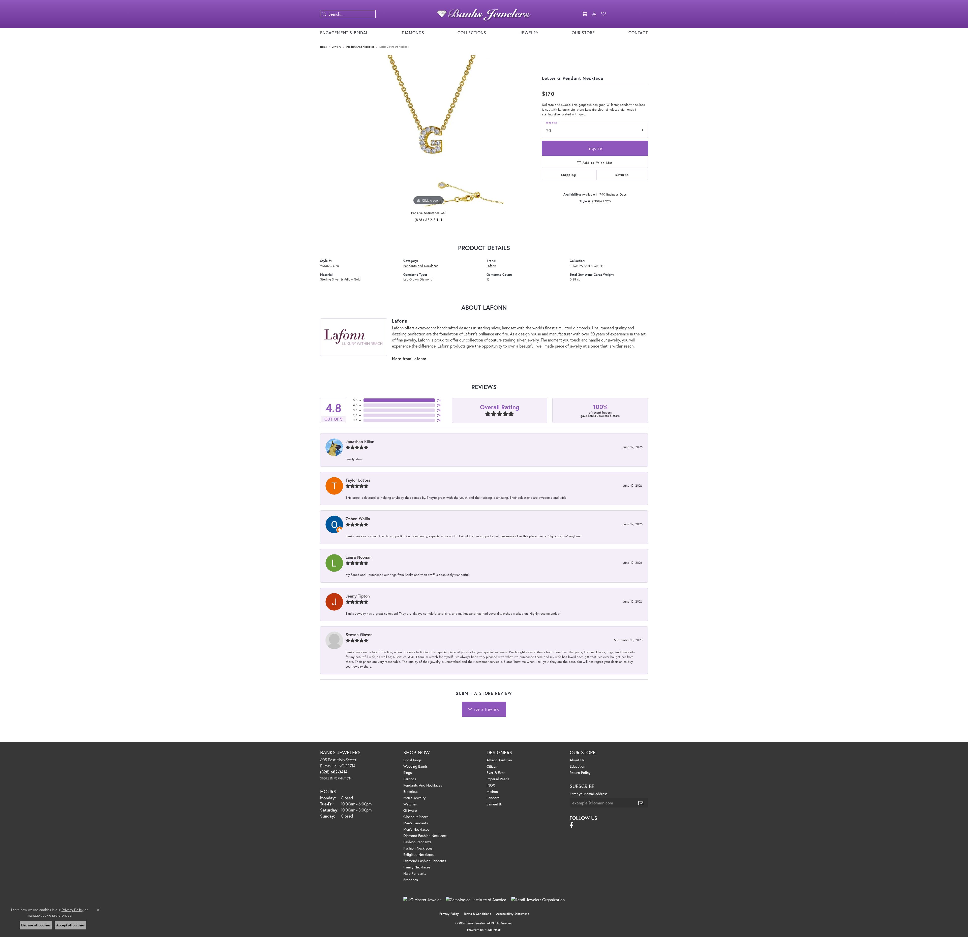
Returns (622, 175)
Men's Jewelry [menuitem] (414, 797)
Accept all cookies (70, 925)
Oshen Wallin (358, 518)
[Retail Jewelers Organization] (538, 900)
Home (323, 46)
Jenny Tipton (358, 596)
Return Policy (580, 772)
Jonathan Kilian (360, 441)
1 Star (357, 420)
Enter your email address (588, 793)
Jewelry (529, 32)
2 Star (357, 415)
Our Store (583, 32)
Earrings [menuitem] (409, 778)
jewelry (336, 46)
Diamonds (413, 32)
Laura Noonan (359, 557)
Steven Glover (359, 634)
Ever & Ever (496, 772)
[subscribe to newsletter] (641, 802)
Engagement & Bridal (344, 32)
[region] (428, 130)
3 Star (357, 410)
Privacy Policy (449, 914)
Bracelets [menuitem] (410, 791)
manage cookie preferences (49, 915)
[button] (584, 14)
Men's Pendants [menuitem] (415, 823)
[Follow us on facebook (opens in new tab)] (571, 825)
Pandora (493, 797)
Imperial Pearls (498, 778)
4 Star (357, 405)
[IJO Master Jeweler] (422, 900)
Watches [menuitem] (410, 804)
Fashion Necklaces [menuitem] (418, 848)
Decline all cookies (36, 925)
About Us (577, 760)
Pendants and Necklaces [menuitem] (422, 785)
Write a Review (484, 709)
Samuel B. (494, 804)
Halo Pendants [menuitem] (414, 873)
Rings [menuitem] (407, 772)
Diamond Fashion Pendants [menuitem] (424, 860)
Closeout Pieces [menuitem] (416, 816)
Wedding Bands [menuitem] (415, 766)
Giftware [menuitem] (410, 810)
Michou (492, 791)
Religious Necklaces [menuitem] (418, 854)
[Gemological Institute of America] (476, 900)
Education (577, 766)
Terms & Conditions (477, 914)
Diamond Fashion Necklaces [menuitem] (425, 835)
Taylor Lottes (358, 480)
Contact (638, 32)
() (439, 400)
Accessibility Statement (512, 914)
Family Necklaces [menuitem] (416, 867)
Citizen (492, 766)
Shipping (568, 175)
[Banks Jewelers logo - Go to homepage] (484, 14)
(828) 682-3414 (429, 219)
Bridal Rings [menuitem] (412, 760)
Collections (472, 32)
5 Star (357, 400)
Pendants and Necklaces (360, 46)
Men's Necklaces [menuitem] (416, 829)
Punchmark (493, 930)
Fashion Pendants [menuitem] (417, 841)
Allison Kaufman (499, 760)
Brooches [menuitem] (410, 879)
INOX (491, 785)
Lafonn (491, 266)
